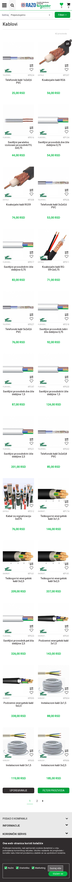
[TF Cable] (8, 70)
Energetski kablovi (42, 511)
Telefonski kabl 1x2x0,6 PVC (18, 81)
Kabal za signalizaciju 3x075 (18, 517)
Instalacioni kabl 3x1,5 (18, 765)
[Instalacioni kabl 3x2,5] (53, 743)
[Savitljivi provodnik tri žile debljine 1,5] (53, 369)
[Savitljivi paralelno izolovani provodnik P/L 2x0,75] (18, 120)
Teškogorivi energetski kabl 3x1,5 (54, 517)
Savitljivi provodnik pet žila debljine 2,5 (18, 642)
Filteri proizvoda (53, 790)
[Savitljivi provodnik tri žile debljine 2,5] (18, 431)
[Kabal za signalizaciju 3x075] (18, 493)
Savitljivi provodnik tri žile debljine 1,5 (53, 393)
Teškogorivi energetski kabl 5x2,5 (54, 580)
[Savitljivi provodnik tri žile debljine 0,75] (18, 244)
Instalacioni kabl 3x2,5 (53, 765)
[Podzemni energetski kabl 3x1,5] (53, 618)
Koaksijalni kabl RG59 (18, 204)
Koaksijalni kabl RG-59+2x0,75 (53, 268)
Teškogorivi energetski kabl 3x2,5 (18, 580)
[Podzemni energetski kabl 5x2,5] (18, 680)
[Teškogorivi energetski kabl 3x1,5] (53, 493)
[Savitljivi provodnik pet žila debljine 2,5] (18, 618)
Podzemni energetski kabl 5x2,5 (18, 704)
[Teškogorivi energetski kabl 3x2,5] (18, 556)
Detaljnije (8, 859)
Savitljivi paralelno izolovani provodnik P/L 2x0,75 (18, 145)
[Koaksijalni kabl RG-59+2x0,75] (53, 244)
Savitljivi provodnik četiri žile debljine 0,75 (53, 330)
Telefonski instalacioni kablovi (7, 75)
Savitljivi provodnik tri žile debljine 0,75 (18, 268)
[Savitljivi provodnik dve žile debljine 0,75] (53, 120)
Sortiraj (5, 15)
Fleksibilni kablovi (7, 137)
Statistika (24, 868)
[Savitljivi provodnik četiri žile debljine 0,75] (53, 307)
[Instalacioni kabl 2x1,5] (53, 680)
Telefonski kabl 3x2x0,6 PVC (54, 206)
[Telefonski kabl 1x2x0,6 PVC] (18, 57)
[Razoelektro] (36, 5)
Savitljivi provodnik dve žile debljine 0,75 (53, 143)
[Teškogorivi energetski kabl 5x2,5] (53, 556)
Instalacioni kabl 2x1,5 (53, 703)
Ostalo (41, 75)
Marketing (40, 868)
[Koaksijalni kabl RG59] (18, 182)
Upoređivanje (18, 790)
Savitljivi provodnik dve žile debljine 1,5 (18, 393)
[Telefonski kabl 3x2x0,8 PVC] (53, 431)
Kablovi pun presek (42, 698)
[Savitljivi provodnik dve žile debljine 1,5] (18, 369)
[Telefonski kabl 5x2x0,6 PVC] (18, 307)
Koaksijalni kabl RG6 (53, 80)
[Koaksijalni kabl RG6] (53, 57)
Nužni (11, 868)
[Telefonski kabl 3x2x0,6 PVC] (53, 182)
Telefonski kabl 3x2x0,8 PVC (54, 455)
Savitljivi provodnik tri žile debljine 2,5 (18, 455)
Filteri (61, 14)
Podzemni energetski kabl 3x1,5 (54, 642)
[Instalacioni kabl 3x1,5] (18, 743)
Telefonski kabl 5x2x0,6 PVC (18, 330)
